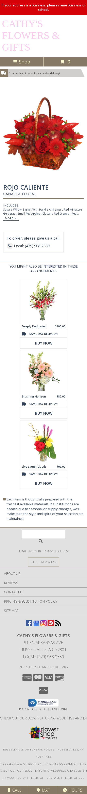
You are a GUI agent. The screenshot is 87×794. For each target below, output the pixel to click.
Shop (24, 61)
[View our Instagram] (43, 625)
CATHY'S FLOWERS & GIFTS (31, 35)
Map (45, 790)
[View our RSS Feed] (58, 625)
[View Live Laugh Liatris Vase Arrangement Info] (43, 441)
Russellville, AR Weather (21, 763)
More (9, 218)
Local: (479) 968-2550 (43, 656)
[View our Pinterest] (51, 625)
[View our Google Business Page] (36, 625)
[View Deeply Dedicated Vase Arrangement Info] (43, 301)
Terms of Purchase (44, 777)
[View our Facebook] (29, 625)
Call (15, 790)
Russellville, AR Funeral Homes (28, 749)
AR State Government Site (65, 763)
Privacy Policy (14, 777)
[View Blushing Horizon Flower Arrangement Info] (43, 371)
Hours (74, 790)
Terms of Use (73, 777)
